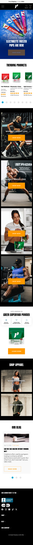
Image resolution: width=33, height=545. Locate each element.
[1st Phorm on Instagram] (6, 509)
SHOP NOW (16, 138)
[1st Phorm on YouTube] (9, 509)
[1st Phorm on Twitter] (16, 509)
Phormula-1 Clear (15, 86)
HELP (2, 522)
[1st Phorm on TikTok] (13, 509)
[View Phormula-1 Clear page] (16, 77)
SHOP (2, 515)
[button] (3, 102)
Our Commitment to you (8, 493)
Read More (12, 469)
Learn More (16, 351)
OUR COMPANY (5, 528)
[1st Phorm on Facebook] (2, 509)
